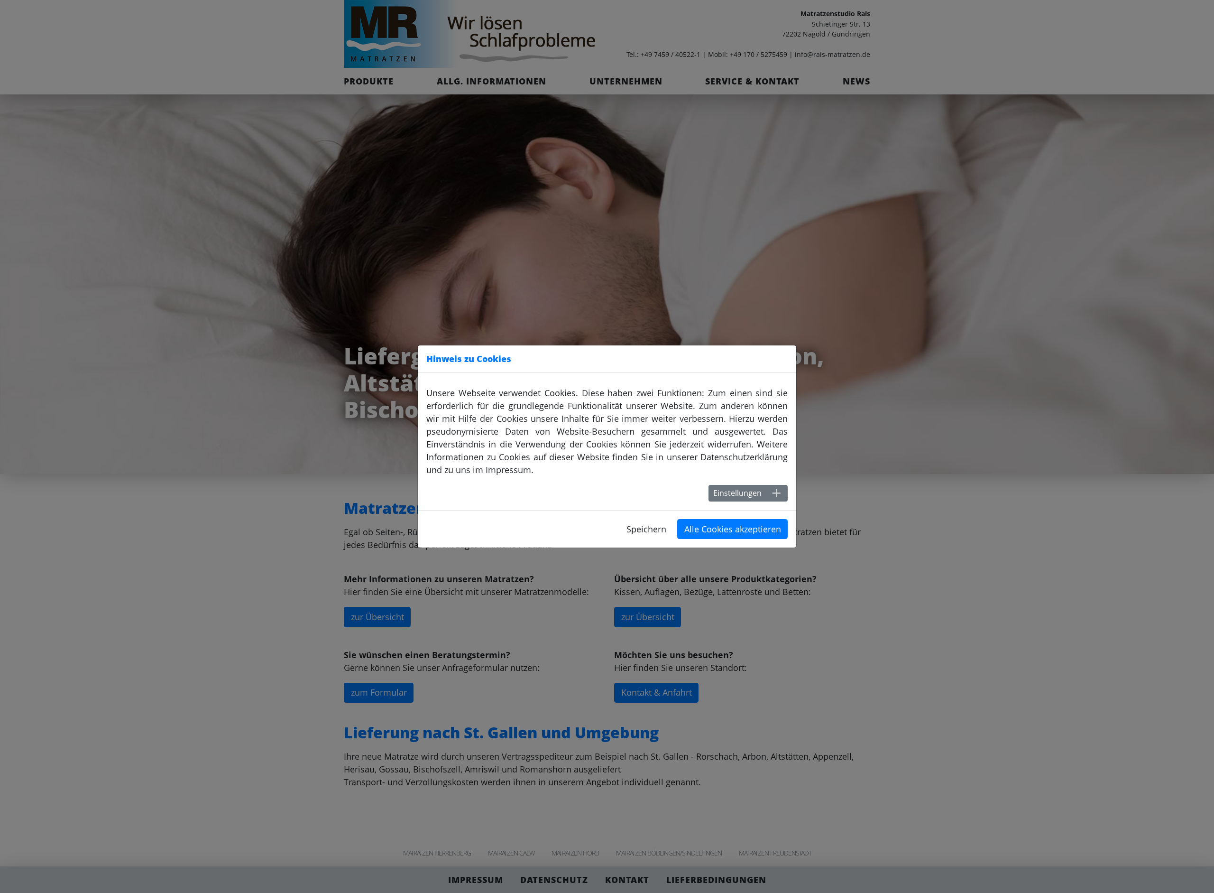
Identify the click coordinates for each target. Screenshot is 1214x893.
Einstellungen (737, 493)
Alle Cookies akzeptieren (732, 529)
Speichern (646, 529)
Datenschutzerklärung (744, 457)
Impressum (508, 469)
